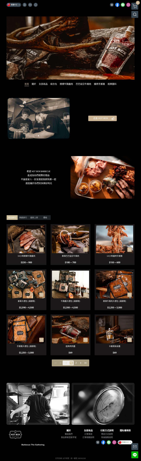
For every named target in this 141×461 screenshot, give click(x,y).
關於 (69, 430)
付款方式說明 (107, 430)
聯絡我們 (69, 434)
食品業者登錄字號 (68, 437)
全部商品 (88, 430)
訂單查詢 (88, 434)
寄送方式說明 (107, 434)
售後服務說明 (107, 437)
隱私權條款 (125, 430)
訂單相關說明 (88, 437)
